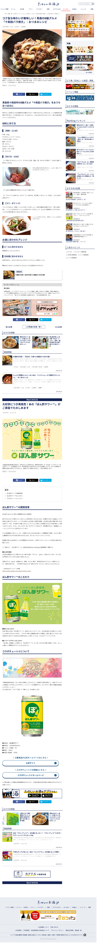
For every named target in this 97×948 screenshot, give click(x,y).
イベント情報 (4, 9)
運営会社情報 (69, 930)
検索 (93, 4)
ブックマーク (46, 94)
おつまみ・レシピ (8, 26)
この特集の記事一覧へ (34, 327)
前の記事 (9, 327)
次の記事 (58, 327)
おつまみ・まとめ (37, 366)
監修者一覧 (78, 930)
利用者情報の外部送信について (40, 930)
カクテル (6, 412)
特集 (92, 9)
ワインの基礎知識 (83, 254)
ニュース (83, 9)
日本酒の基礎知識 (72, 254)
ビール (13, 9)
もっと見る (89, 72)
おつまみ (65, 9)
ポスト (33, 94)
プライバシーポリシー (57, 930)
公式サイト (30, 763)
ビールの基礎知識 (72, 257)
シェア (20, 94)
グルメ (17, 26)
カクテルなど (57, 9)
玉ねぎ (24, 26)
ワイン (31, 9)
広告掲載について (43, 927)
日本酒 (22, 9)
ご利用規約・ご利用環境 (22, 930)
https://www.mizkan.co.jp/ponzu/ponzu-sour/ (16, 571)
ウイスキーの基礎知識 (80, 251)
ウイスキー (39, 9)
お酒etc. (74, 9)
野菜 (40, 387)
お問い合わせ (54, 927)
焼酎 (48, 9)
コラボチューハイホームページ (30, 775)
